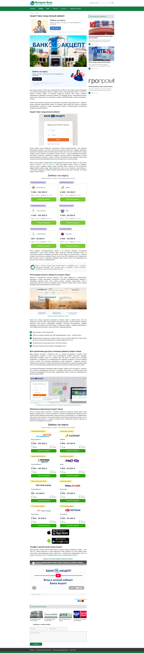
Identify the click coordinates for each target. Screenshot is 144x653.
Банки (41, 8)
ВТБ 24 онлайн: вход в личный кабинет (100, 62)
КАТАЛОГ (63, 8)
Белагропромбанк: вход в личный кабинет (101, 86)
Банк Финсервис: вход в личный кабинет (35, 620)
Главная (32, 8)
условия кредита (61, 31)
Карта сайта (73, 650)
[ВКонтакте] (79, 601)
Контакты (32, 650)
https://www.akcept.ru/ (49, 164)
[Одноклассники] (81, 601)
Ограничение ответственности (43, 650)
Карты (55, 8)
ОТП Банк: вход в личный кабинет (65, 620)
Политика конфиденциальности (61, 650)
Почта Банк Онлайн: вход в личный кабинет (80, 620)
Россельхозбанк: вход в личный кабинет (49, 620)
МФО (48, 8)
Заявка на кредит (75, 8)
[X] (83, 601)
